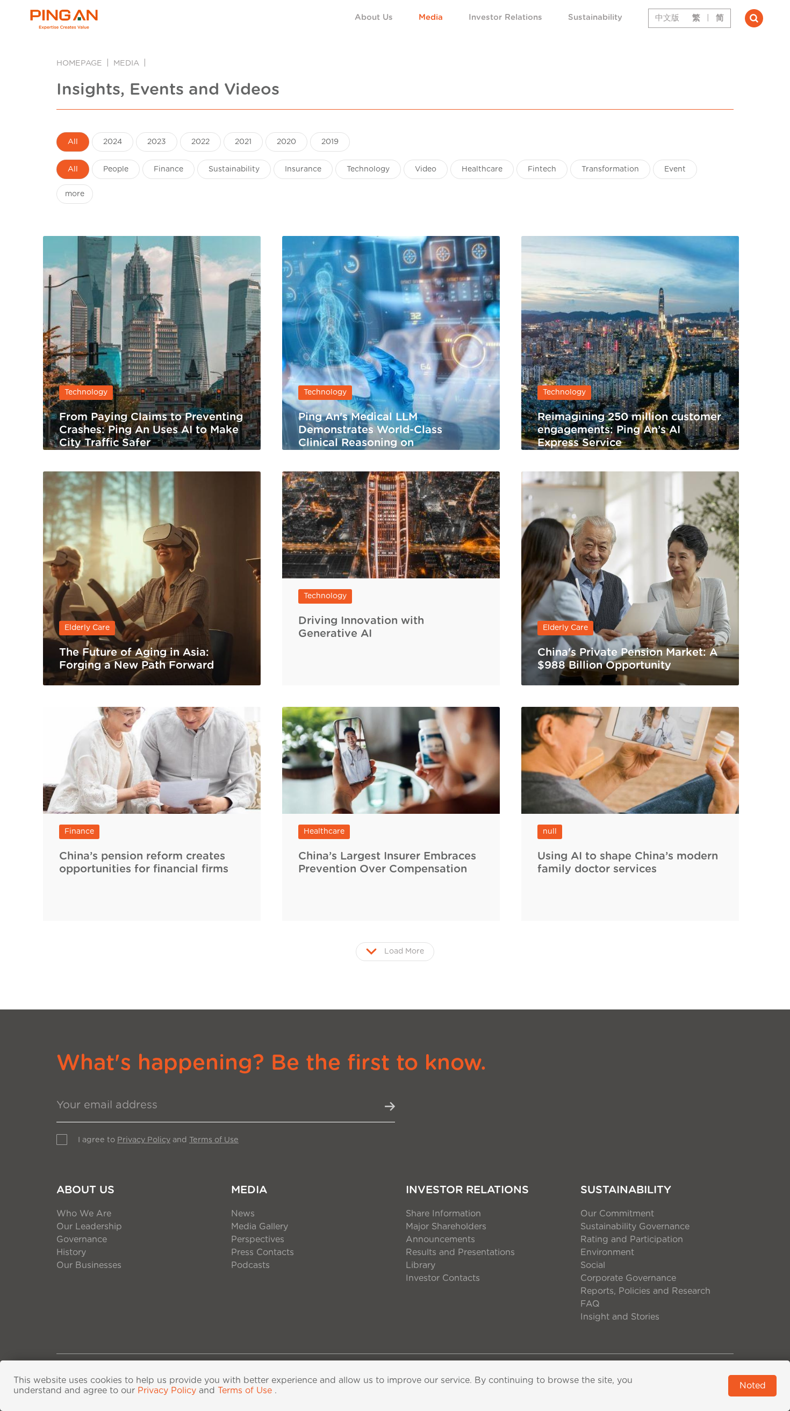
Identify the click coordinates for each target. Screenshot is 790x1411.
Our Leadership (89, 1226)
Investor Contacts (443, 1278)
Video (425, 169)
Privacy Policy (143, 1140)
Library (420, 1265)
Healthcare (482, 169)
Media (431, 17)
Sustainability (595, 17)
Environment (607, 1252)
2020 (286, 142)
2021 (243, 142)
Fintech (542, 169)
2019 (330, 142)
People (115, 169)
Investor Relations (505, 17)
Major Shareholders (446, 1226)
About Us (374, 17)
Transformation (610, 169)
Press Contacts (262, 1252)
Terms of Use (214, 1140)
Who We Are (83, 1213)
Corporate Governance (628, 1278)
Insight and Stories (619, 1317)
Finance (168, 169)
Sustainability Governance (635, 1226)
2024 (112, 142)
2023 (156, 142)
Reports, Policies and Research (645, 1291)
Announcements (440, 1239)
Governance (81, 1239)
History (71, 1252)
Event (675, 169)
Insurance (303, 169)
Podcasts (250, 1265)
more (74, 194)
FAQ (590, 1304)
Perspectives (257, 1239)
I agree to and (158, 1140)
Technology (368, 169)
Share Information (443, 1213)
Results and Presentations (460, 1252)
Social (592, 1265)
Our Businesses (88, 1265)
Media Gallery (259, 1226)
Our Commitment (617, 1213)
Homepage (79, 63)
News (243, 1213)
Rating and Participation (631, 1239)
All (73, 142)
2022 (200, 142)
